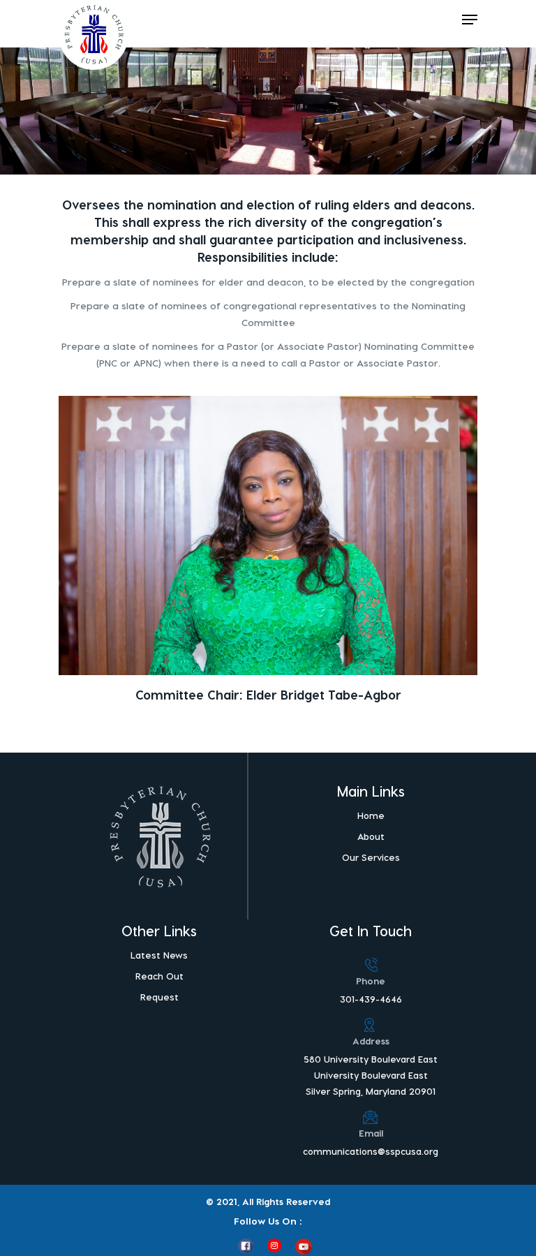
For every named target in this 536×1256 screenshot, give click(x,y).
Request (159, 996)
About (371, 836)
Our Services (371, 857)
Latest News (159, 955)
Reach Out (159, 975)
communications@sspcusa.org (370, 1151)
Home (371, 815)
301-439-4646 (371, 998)
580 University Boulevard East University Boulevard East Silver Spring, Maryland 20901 (371, 1075)
